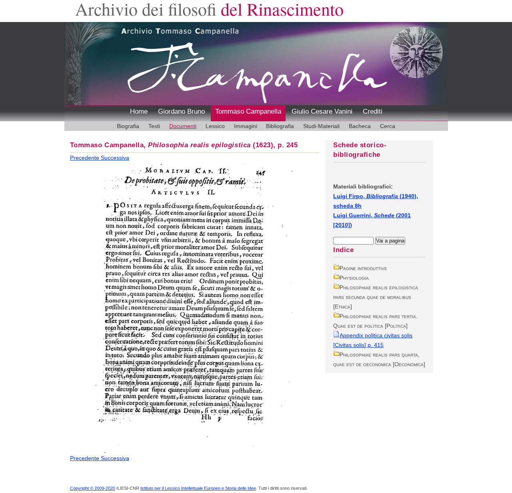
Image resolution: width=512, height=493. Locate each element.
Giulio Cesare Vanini (322, 111)
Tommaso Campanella (248, 111)
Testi (154, 126)
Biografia (128, 126)
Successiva (115, 157)
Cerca (387, 126)
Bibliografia (280, 126)
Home (139, 111)
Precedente (85, 157)
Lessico (215, 126)
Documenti (182, 126)
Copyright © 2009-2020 (92, 488)
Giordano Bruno (181, 111)
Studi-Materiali (321, 126)
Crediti (372, 111)
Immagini (245, 126)
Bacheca (360, 126)
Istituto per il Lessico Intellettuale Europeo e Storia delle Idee (198, 488)
